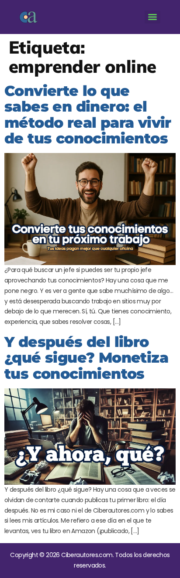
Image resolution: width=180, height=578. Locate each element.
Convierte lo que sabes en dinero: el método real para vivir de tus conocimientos (87, 114)
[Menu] (152, 17)
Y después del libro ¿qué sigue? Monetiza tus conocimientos (86, 357)
